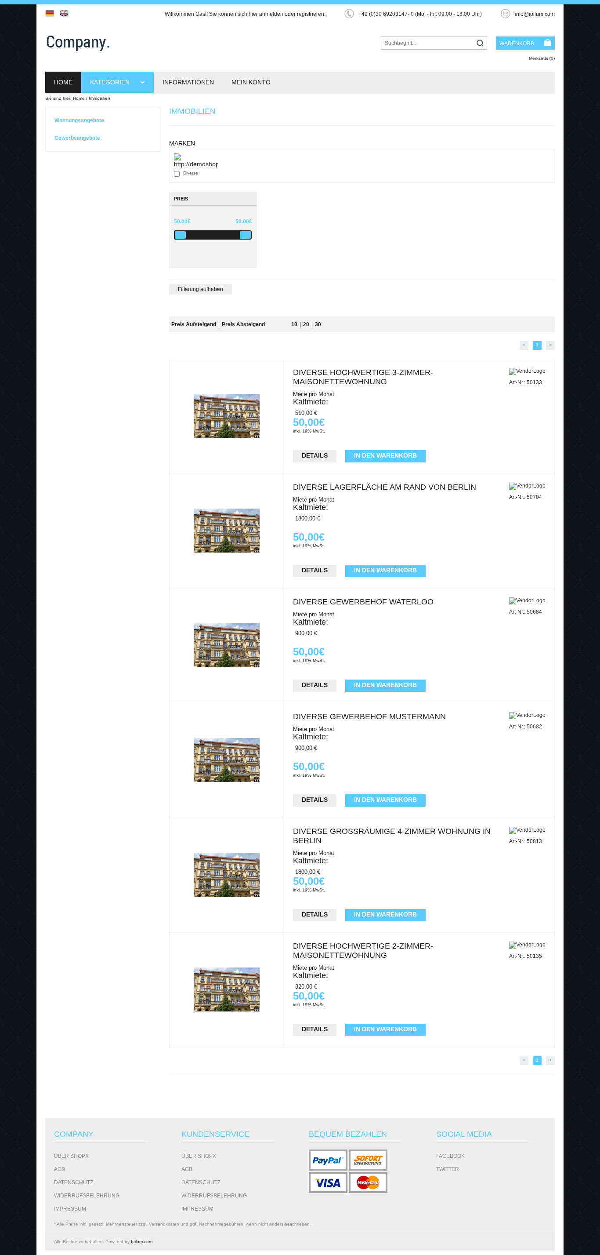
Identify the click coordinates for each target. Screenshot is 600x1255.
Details (315, 455)
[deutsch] (51, 13)
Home (63, 82)
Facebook (450, 1156)
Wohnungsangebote (79, 120)
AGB (59, 1169)
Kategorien (110, 82)
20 (306, 324)
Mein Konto (251, 82)
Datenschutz (73, 1182)
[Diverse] (196, 160)
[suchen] (480, 44)
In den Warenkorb (385, 455)
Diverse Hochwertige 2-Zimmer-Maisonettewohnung (363, 951)
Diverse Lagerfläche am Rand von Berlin (384, 487)
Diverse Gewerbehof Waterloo (363, 601)
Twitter (447, 1169)
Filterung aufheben (200, 289)
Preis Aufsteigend (193, 324)
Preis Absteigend (243, 324)
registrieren (310, 14)
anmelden (271, 14)
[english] (66, 13)
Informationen (188, 82)
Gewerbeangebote (77, 138)
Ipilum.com (141, 1241)
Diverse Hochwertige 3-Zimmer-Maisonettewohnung (363, 377)
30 (318, 324)
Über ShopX (71, 1156)
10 (294, 324)
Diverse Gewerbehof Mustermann (369, 716)
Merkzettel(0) (542, 58)
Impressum (70, 1209)
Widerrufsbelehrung (86, 1196)
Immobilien (99, 98)
